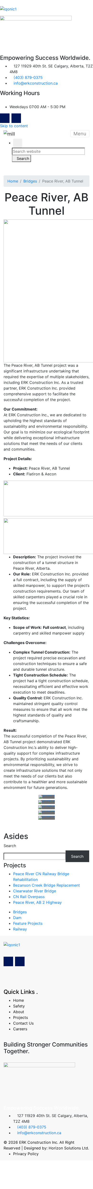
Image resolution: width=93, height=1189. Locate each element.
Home (12, 181)
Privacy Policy (26, 1153)
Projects (20, 1017)
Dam (17, 917)
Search (10, 845)
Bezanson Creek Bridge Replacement (46, 885)
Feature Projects (27, 923)
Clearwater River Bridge (34, 891)
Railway (20, 929)
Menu (79, 134)
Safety (19, 1006)
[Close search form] (17, 143)
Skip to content (14, 125)
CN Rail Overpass (29, 896)
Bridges (30, 181)
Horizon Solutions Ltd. (69, 1148)
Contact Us (23, 1023)
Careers (20, 1028)
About (18, 1011)
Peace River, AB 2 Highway (37, 902)
